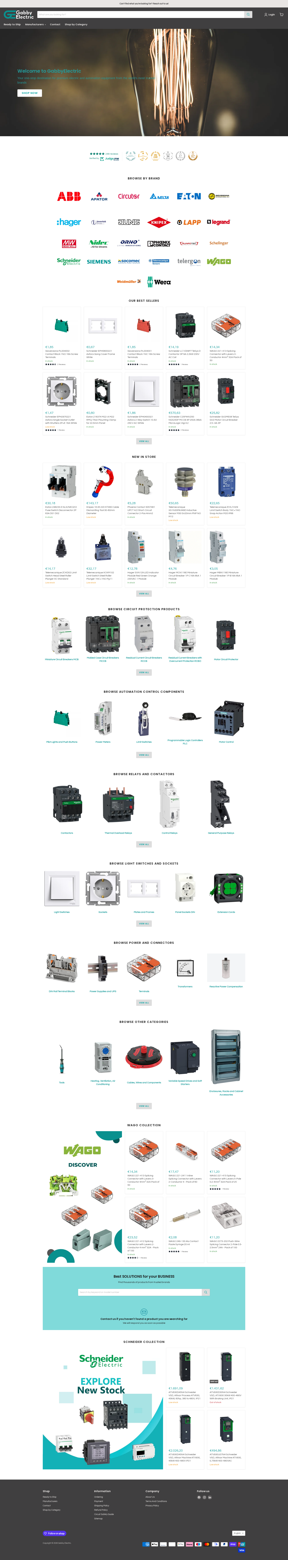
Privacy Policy (152, 1506)
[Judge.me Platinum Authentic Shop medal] (130, 156)
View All (144, 441)
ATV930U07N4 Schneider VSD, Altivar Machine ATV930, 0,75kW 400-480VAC (226, 1457)
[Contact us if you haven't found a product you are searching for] (144, 1317)
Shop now (30, 93)
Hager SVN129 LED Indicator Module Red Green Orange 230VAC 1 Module (143, 575)
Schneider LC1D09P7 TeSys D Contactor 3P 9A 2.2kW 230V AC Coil (185, 354)
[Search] (248, 14)
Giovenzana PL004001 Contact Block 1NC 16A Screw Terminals (144, 354)
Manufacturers (34, 24)
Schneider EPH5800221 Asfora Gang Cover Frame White (100, 354)
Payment (98, 1501)
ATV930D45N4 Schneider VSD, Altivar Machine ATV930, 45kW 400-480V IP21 (184, 1457)
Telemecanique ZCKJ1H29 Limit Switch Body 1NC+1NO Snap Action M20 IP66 (225, 510)
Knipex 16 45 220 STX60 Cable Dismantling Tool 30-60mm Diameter (102, 510)
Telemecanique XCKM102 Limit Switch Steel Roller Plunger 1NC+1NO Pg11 (100, 575)
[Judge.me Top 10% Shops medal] (193, 156)
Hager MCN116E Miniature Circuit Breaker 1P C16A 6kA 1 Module (185, 575)
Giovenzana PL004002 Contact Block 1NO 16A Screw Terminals (61, 354)
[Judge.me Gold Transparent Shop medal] (143, 156)
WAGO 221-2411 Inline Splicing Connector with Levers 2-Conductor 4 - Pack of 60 (185, 1178)
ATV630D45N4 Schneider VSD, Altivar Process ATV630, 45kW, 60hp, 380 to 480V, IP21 (185, 1395)
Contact (55, 24)
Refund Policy (101, 1510)
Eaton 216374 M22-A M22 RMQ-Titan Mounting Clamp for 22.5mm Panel (101, 420)
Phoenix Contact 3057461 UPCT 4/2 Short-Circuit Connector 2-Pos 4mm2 (141, 510)
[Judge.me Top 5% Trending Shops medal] (180, 156)
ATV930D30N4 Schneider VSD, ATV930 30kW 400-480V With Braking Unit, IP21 (225, 1395)
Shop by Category (76, 24)
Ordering (98, 1497)
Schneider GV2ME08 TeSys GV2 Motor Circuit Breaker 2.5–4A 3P (224, 420)
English (237, 1533)
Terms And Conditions (156, 1501)
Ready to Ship (12, 24)
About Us (150, 1497)
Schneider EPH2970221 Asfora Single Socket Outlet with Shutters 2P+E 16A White (61, 420)
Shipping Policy (101, 1506)
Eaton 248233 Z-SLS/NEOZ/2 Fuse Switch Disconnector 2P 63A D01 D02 (61, 510)
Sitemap (98, 1519)
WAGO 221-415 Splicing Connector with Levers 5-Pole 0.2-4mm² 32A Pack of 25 (225, 1178)
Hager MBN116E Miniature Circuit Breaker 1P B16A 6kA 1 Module (226, 575)
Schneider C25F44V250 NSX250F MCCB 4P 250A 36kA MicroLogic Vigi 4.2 (185, 420)
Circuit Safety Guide (104, 1514)
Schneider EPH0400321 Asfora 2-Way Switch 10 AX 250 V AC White (142, 420)
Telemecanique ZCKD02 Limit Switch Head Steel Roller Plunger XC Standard (61, 575)
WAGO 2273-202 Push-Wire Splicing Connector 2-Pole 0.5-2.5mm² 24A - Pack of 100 (226, 1244)
